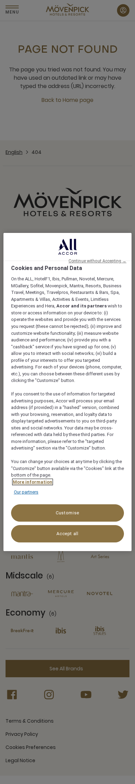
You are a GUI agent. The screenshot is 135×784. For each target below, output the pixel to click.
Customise (67, 512)
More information (32, 482)
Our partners (26, 492)
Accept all (67, 533)
